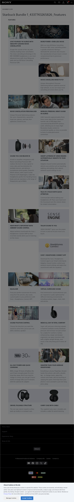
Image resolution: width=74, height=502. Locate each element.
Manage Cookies (11, 498)
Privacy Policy (7, 494)
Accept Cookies (27, 498)
